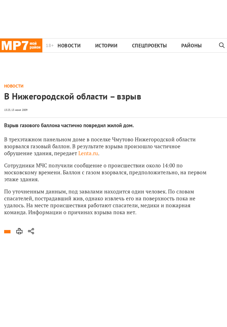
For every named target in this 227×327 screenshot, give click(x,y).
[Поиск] (222, 45)
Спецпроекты (149, 45)
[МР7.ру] (21, 45)
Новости (69, 45)
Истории (106, 45)
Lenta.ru (88, 153)
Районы (191, 45)
